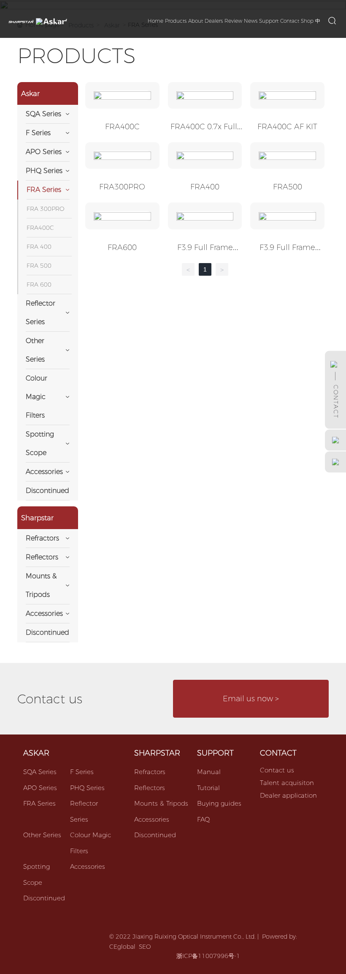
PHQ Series (87, 788)
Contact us (277, 770)
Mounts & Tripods (161, 803)
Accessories (87, 866)
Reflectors (149, 788)
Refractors (149, 772)
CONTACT (278, 753)
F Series (82, 772)
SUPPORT (215, 753)
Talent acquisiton (287, 783)
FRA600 (122, 247)
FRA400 (204, 187)
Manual (209, 772)
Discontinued (44, 898)
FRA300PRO (122, 187)
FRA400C (122, 126)
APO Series (40, 788)
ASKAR (36, 753)
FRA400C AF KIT (287, 126)
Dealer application (288, 795)
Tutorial (208, 788)
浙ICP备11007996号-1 (208, 956)
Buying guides (219, 803)
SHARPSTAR (157, 753)
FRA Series (39, 803)
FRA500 (287, 187)
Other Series (42, 835)
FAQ (203, 819)
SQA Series (40, 772)
